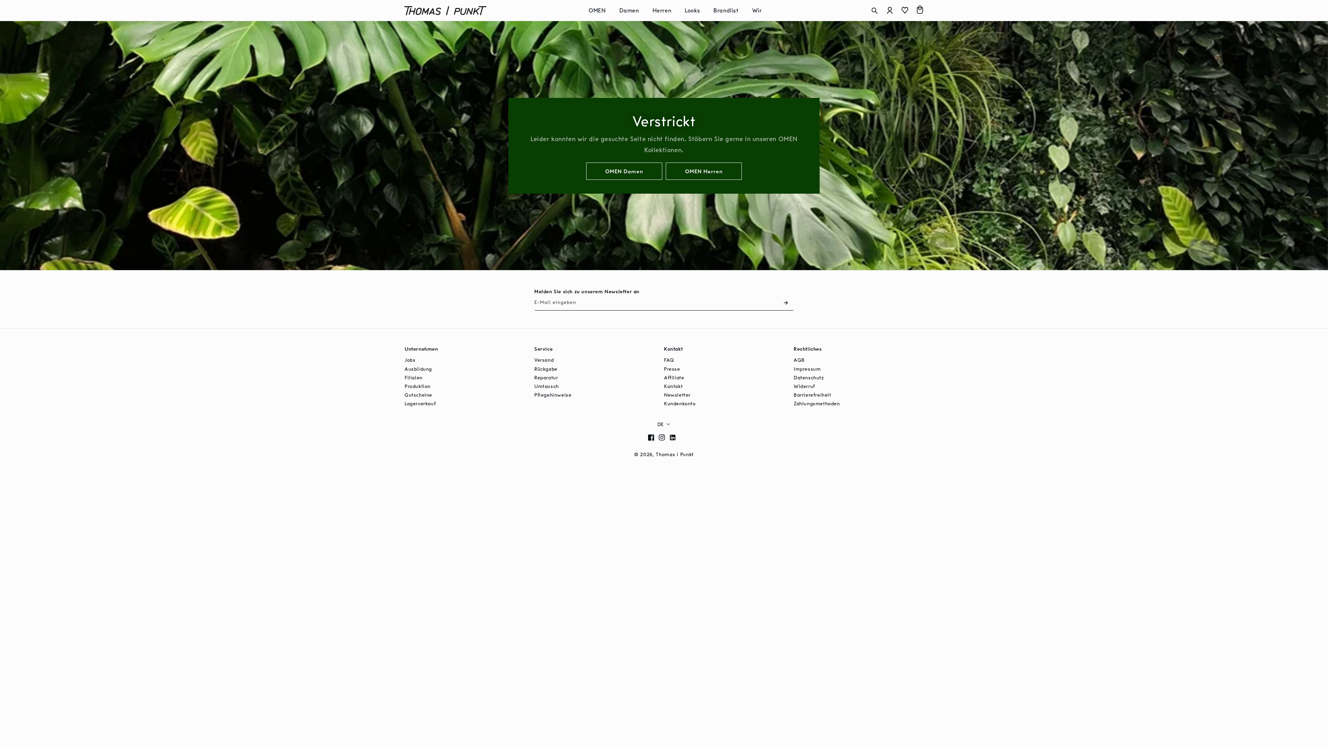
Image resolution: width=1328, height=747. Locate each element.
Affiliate (674, 377)
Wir (757, 10)
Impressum (807, 369)
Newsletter (677, 395)
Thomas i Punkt (675, 454)
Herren (662, 10)
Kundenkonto (680, 403)
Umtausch (546, 386)
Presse (672, 369)
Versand (544, 360)
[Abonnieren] (785, 303)
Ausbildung (418, 369)
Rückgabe (545, 369)
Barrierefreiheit (812, 395)
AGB (799, 360)
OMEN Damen (624, 171)
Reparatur (546, 377)
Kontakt (673, 386)
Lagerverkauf (420, 403)
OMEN (597, 10)
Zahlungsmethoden (817, 403)
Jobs (410, 360)
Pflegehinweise (552, 395)
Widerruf (804, 386)
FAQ (669, 360)
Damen (629, 10)
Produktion (418, 386)
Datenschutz (809, 377)
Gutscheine (418, 395)
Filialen (414, 377)
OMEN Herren (704, 171)
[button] (599, 10)
